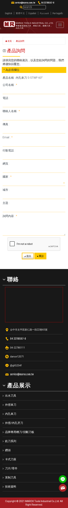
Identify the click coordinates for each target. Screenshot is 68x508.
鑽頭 (8, 450)
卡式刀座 (10, 459)
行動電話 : (9, 150)
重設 (41, 256)
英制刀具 (10, 477)
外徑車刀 (10, 404)
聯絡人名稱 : (11, 111)
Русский (44, 13)
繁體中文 (20, 13)
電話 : (6, 98)
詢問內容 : (10, 216)
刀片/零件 (11, 468)
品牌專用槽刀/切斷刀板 (19, 432)
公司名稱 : (10, 85)
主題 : (6, 203)
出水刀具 (10, 395)
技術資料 (10, 486)
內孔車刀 (10, 413)
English (8, 13)
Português (58, 13)
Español (32, 13)
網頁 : (6, 163)
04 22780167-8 (47, 2)
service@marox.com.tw (25, 2)
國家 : (7, 176)
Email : (8, 137)
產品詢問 (19, 41)
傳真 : (6, 124)
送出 (28, 256)
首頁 (9, 41)
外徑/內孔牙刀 (14, 423)
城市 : (6, 189)
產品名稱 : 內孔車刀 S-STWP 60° (23, 77)
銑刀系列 (10, 441)
